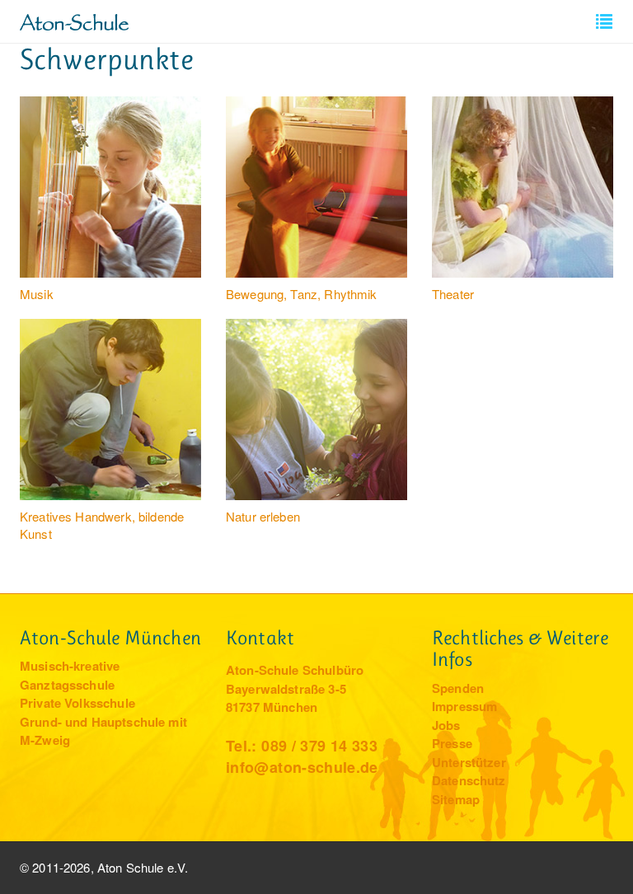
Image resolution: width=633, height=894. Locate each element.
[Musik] (110, 187)
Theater (453, 293)
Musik (37, 293)
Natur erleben (263, 516)
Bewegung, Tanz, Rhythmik (301, 293)
